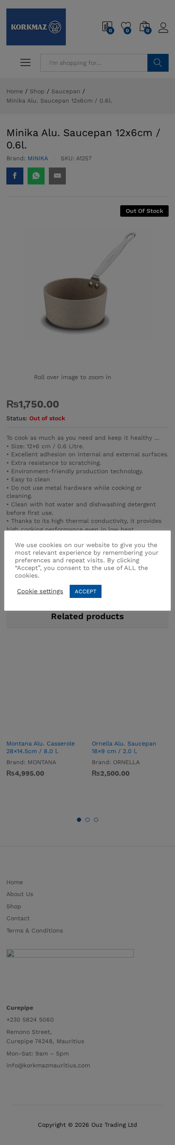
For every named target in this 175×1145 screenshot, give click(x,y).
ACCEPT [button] (85, 591)
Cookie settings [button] (40, 591)
